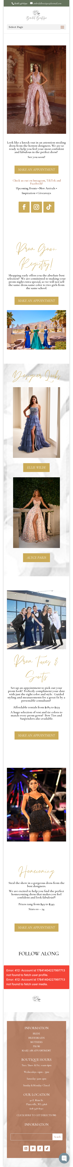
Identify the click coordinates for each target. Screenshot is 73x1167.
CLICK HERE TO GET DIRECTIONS (36, 1115)
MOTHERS (36, 1042)
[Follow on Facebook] (24, 207)
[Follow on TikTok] (48, 207)
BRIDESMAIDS (36, 1037)
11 (51, 836)
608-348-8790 (36, 1108)
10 (48, 836)
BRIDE (36, 1033)
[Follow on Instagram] (36, 207)
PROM (36, 1046)
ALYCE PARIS (36, 558)
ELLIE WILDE (36, 467)
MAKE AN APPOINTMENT (36, 170)
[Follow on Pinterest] (33, 1148)
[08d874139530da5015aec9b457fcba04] (36, 840)
